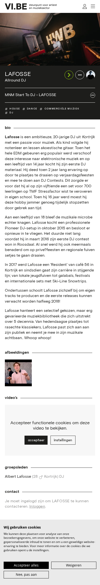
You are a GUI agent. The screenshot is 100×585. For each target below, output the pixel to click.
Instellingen (63, 440)
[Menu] (93, 6)
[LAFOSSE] (90, 75)
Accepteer (36, 440)
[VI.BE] (31, 6)
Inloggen (37, 506)
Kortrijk (50, 477)
